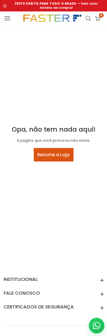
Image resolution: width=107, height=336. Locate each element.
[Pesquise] (89, 18)
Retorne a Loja (53, 155)
